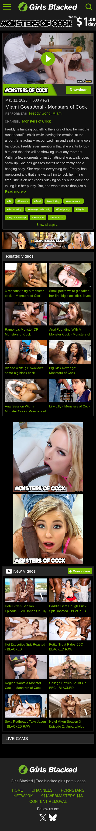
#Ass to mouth (73, 201)
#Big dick (81, 209)
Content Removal (48, 802)
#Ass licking (53, 201)
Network (23, 796)
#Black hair (38, 217)
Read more (14, 191)
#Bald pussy (63, 209)
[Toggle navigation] (7, 7)
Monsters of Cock (36, 121)
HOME (17, 790)
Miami (57, 113)
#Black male (56, 217)
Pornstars (72, 790)
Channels (41, 790)
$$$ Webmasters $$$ (62, 796)
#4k (9, 201)
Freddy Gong (40, 113)
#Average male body (39, 209)
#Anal (37, 201)
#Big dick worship (16, 217)
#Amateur (22, 201)
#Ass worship (14, 209)
